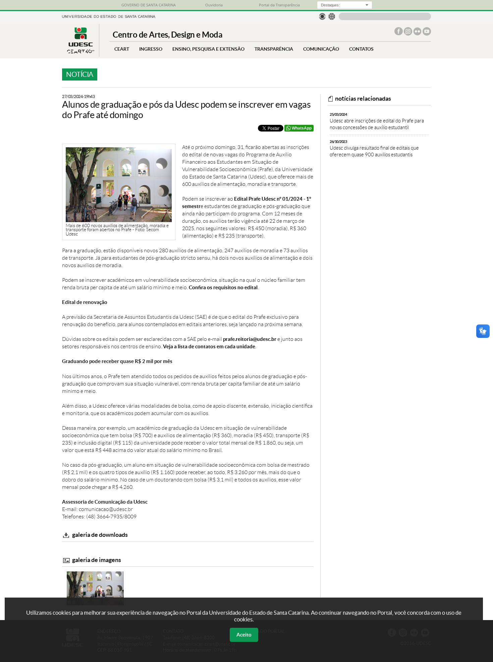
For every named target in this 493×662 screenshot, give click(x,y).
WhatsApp (302, 128)
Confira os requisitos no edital (223, 287)
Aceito (244, 635)
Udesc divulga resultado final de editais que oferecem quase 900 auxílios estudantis (374, 148)
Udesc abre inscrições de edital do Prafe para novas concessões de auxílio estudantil (377, 121)
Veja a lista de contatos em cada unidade (209, 346)
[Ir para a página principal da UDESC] (108, 16)
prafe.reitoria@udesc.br (249, 339)
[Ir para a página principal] (80, 51)
